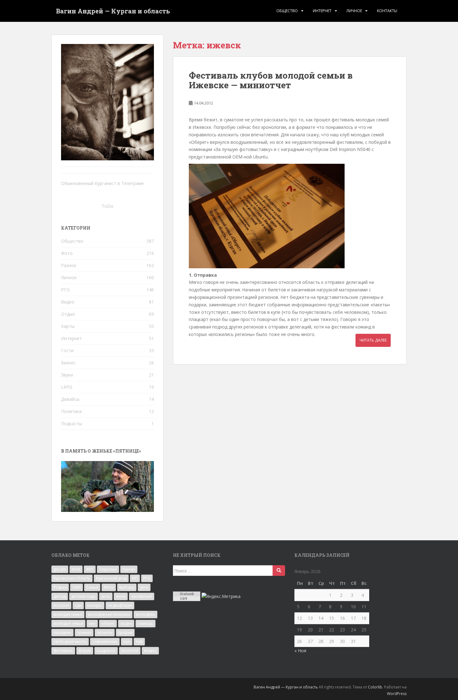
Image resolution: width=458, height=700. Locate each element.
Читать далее (373, 340)
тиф (139, 641)
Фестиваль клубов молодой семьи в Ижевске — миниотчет (271, 80)
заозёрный (141, 596)
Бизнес (68, 363)
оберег (108, 623)
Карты (67, 326)
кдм (78, 605)
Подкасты (71, 423)
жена (121, 596)
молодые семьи (68, 623)
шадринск (106, 650)
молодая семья (68, 614)
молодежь (145, 614)
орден (126, 623)
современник (104, 641)
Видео (67, 302)
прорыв (125, 632)
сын (126, 641)
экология (129, 650)
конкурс (94, 605)
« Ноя (300, 651)
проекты (104, 632)
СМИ (76, 587)
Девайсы (70, 399)
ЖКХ (89, 569)
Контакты (387, 10)
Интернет (322, 10)
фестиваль (63, 650)
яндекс (150, 650)
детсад (60, 596)
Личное (354, 10)
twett (76, 569)
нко (92, 623)
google (60, 569)
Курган (128, 569)
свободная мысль (70, 641)
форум (85, 650)
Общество (287, 10)
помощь (145, 623)
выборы (126, 587)
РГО (65, 290)
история (61, 605)
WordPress (397, 693)
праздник (62, 632)
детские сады (83, 596)
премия (84, 632)
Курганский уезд (111, 578)
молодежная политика (109, 614)
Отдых (68, 314)
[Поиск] (279, 570)
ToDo (107, 206)
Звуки (67, 375)
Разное (68, 265)
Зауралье (108, 569)
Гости (67, 350)
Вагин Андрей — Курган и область (113, 11)
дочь (105, 596)
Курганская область (72, 578)
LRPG (66, 387)
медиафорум (120, 605)
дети (144, 587)
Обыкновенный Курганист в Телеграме (102, 183)
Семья (92, 587)
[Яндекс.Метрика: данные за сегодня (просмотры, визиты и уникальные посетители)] (221, 596)
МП (135, 578)
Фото (67, 253)
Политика (71, 411)
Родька (60, 587)
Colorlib (375, 687)
